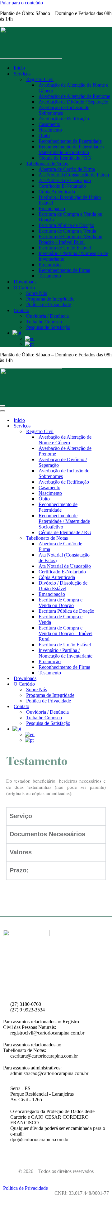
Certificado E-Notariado (62, 186)
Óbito (44, 135)
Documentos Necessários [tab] (47, 834)
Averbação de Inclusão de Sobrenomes (64, 110)
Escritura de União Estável (65, 247)
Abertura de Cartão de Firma (67, 169)
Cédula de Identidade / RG (65, 158)
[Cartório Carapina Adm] (56, 43)
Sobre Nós (36, 293)
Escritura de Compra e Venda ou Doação (70, 216)
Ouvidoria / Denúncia (47, 316)
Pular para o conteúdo (21, 2)
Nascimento (50, 130)
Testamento (50, 275)
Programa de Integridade (50, 299)
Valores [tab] (21, 852)
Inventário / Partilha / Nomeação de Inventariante (73, 256)
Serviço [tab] (21, 816)
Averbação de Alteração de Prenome (74, 96)
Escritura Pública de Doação (66, 225)
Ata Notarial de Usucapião (65, 180)
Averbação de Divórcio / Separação (73, 101)
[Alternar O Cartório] (109, 684)
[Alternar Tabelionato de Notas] (109, 538)
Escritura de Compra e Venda (67, 231)
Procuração (50, 264)
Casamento (49, 124)
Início (19, 67)
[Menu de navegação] (2, 406)
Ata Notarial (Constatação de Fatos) (74, 174)
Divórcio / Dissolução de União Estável (70, 200)
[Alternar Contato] (109, 706)
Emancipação (52, 208)
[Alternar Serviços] (109, 426)
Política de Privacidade (48, 304)
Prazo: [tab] (19, 870)
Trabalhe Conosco (44, 321)
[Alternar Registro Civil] (109, 431)
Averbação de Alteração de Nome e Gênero (73, 87)
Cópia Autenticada (57, 191)
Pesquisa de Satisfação (48, 327)
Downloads (25, 281)
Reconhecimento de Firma (64, 270)
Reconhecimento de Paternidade (70, 141)
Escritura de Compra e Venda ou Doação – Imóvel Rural (70, 239)
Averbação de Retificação (64, 118)
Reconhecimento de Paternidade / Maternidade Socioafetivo (71, 149)
